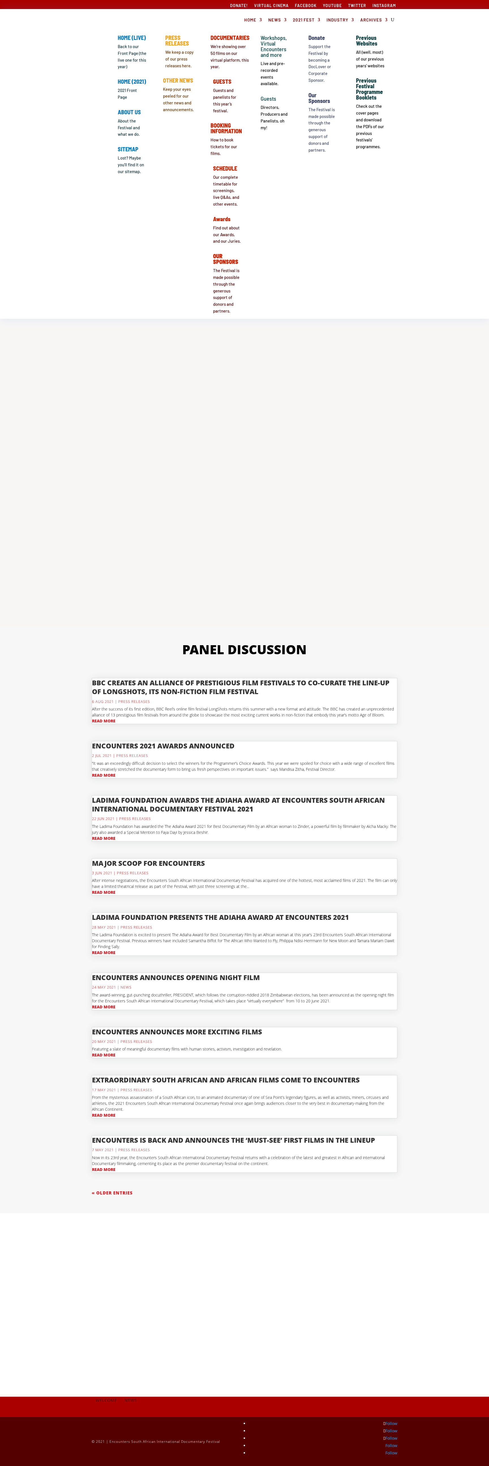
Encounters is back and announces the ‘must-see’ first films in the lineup (233, 1140)
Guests (222, 81)
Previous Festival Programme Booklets (369, 89)
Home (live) (132, 37)
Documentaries (230, 37)
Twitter (357, 6)
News (274, 19)
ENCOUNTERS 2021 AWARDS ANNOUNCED (163, 745)
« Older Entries (112, 1193)
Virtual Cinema (271, 6)
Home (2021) (132, 81)
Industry (337, 19)
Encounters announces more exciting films (177, 1031)
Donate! (239, 6)
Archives (371, 19)
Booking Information (226, 128)
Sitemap (128, 149)
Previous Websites (366, 40)
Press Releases (177, 40)
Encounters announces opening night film (176, 977)
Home (250, 19)
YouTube (332, 6)
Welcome (106, 1400)
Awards (221, 219)
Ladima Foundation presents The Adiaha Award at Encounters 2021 (220, 917)
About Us (129, 112)
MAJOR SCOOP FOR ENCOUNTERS (148, 863)
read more (103, 721)
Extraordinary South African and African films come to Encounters (226, 1079)
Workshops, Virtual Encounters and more (274, 46)
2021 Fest (304, 19)
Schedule (225, 168)
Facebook (306, 6)
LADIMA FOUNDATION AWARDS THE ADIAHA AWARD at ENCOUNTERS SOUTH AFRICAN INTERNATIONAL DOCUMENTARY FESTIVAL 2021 (238, 804)
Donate (316, 37)
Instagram (384, 6)
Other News (178, 80)
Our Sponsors (319, 98)
